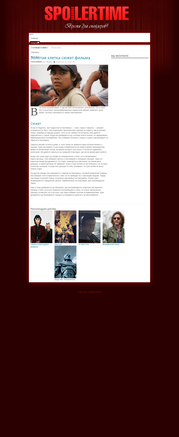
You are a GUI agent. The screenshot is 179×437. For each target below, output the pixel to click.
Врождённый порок (111, 244)
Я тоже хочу (84, 244)
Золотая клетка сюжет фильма (60, 57)
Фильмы (49, 62)
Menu (31, 34)
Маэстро (58, 244)
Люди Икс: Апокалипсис (64, 279)
